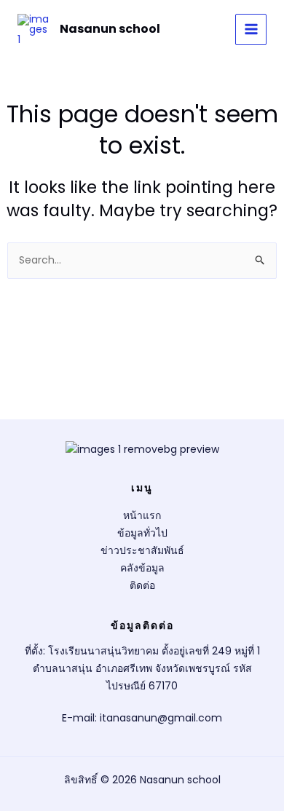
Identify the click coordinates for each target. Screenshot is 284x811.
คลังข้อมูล (142, 568)
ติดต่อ (142, 585)
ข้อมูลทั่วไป (142, 533)
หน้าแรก (142, 515)
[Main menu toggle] (251, 29)
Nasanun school (110, 28)
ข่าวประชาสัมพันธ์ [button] (142, 550)
